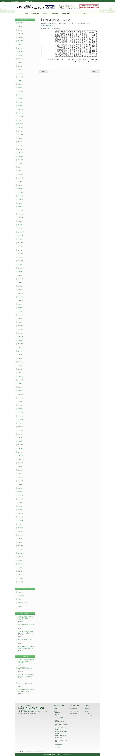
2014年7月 (20, 517)
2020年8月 (20, 282)
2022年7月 (20, 199)
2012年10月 (21, 564)
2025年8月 (20, 66)
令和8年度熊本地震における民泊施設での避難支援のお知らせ (26, 647)
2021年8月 (20, 239)
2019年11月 (21, 315)
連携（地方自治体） (23, 603)
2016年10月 (21, 441)
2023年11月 (21, 142)
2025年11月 (21, 55)
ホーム (19, 13)
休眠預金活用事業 (66, 13)
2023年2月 (20, 174)
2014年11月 (21, 502)
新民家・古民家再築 (74, 711)
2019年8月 (20, 326)
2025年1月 (20, 91)
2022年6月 (20, 203)
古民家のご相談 (35, 13)
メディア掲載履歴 (59, 717)
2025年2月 (20, 88)
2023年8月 (20, 152)
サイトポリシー (88, 713)
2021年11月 (21, 228)
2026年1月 (20, 48)
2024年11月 (21, 98)
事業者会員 (57, 712)
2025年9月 (20, 62)
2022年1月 (20, 221)
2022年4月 (20, 210)
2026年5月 (20, 33)
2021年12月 (21, 225)
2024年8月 (20, 109)
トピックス (20, 592)
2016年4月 (20, 463)
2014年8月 (20, 513)
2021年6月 (20, 246)
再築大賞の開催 (58, 738)
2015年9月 (20, 473)
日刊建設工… (95, 71)
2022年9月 (20, 192)
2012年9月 (20, 567)
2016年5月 (20, 459)
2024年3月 (20, 127)
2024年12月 (21, 95)
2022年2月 (20, 217)
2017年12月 (21, 398)
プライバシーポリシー (90, 715)
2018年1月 (20, 394)
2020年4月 (20, 297)
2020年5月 (20, 293)
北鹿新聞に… (43, 71)
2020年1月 (20, 308)
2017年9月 (20, 409)
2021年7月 (20, 243)
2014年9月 (20, 510)
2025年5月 (20, 77)
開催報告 (20, 606)
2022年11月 (21, 185)
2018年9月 (20, 365)
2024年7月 (20, 113)
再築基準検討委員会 (59, 721)
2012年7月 (20, 574)
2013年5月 (20, 553)
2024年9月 (20, 106)
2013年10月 (21, 538)
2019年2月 (20, 347)
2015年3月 (20, 495)
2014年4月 (20, 528)
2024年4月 (20, 124)
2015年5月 (20, 488)
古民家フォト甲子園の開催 (61, 735)
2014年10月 (21, 506)
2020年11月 (21, 271)
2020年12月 (21, 268)
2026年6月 (20, 30)
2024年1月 (20, 134)
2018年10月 (21, 362)
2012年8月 (20, 571)
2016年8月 (20, 448)
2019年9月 (20, 322)
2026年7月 (20, 26)
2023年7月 (20, 156)
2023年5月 (20, 163)
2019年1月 (20, 351)
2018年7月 (20, 372)
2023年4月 (20, 167)
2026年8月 (20, 23)
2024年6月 (20, 116)
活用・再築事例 (73, 713)
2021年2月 (20, 261)
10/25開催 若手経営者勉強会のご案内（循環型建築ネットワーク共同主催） (26, 617)
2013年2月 (20, 556)
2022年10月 (21, 189)
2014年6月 (20, 520)
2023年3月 (20, 170)
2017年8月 (20, 412)
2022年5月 (20, 207)
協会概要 (77, 13)
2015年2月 (20, 499)
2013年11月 (21, 535)
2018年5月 (20, 380)
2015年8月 (20, 477)
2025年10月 (21, 59)
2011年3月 (20, 582)
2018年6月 (20, 376)
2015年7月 (20, 481)
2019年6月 (20, 333)
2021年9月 (20, 235)
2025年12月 (21, 51)
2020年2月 (20, 304)
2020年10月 (21, 275)
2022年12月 (21, 181)
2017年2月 (20, 434)
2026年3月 (20, 41)
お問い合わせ (86, 13)
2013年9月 (20, 542)
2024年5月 (20, 120)
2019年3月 (20, 344)
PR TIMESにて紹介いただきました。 (26, 640)
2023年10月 (21, 145)
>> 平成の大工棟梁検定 (46, 25)
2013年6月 (20, 549)
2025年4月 (20, 80)
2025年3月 (20, 84)
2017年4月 (20, 427)
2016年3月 (20, 466)
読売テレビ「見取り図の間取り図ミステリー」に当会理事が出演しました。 (26, 633)
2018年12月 (21, 354)
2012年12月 (21, 560)
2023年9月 (20, 149)
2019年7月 (20, 329)
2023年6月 (20, 160)
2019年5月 (20, 336)
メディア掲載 (43, 64)
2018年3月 (20, 387)
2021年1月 (20, 264)
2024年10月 (21, 102)
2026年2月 (20, 44)
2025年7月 (20, 69)
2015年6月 (20, 484)
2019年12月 (21, 311)
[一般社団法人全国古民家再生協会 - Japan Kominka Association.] (35, 7)
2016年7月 (20, 452)
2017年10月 (21, 405)
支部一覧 (57, 715)
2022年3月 (20, 214)
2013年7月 (20, 546)
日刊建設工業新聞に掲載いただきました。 (57, 20)
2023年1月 (20, 178)
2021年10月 (21, 232)
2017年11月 (21, 401)
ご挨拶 (26, 13)
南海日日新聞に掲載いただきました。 (26, 625)
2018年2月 (20, 391)
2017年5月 (20, 423)
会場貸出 (87, 711)
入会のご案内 (55, 13)
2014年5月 (20, 524)
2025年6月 (20, 73)
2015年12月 (21, 470)
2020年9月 (20, 279)
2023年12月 (21, 138)
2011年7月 (20, 578)
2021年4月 (20, 253)
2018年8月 (20, 369)
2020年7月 (20, 286)
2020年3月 (20, 300)
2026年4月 (20, 37)
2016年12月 (21, 437)
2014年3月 (20, 531)
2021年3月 (20, 257)
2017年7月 (20, 416)
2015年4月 (20, 492)
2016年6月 (20, 455)
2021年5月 (20, 250)
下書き (19, 599)
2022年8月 (20, 196)
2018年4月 (20, 383)
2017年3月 (20, 430)
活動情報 (45, 13)
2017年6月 (20, 419)
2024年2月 (20, 131)
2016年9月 (20, 445)
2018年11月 (21, 358)
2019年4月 (20, 340)
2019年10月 (21, 318)
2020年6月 (20, 290)
